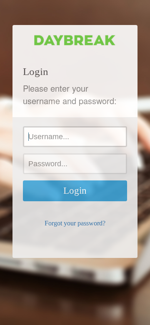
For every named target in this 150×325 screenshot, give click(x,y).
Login (75, 190)
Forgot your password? (75, 223)
